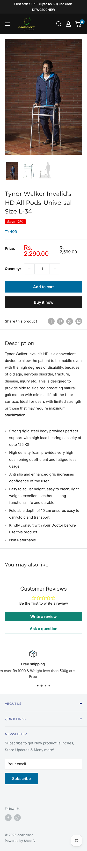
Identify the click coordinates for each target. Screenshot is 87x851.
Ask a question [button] (44, 628)
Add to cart (43, 286)
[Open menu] (7, 24)
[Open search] (59, 24)
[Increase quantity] (55, 269)
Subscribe (21, 778)
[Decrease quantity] (29, 269)
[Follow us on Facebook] (8, 817)
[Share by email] (78, 321)
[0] (78, 24)
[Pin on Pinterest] (60, 321)
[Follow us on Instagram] (17, 817)
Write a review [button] (43, 616)
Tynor (11, 231)
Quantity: (13, 268)
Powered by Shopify (20, 841)
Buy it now (43, 302)
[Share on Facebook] (51, 321)
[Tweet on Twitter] (69, 321)
